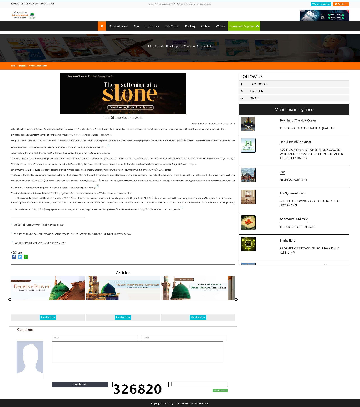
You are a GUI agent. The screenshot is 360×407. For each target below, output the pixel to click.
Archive (205, 26)
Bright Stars (152, 26)
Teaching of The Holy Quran (298, 120)
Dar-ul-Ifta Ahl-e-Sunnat (295, 141)
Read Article (48, 317)
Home (13, 65)
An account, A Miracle (294, 219)
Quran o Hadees (118, 26)
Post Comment (220, 390)
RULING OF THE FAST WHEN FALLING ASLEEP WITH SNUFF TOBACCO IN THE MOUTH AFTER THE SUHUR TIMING (311, 154)
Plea (282, 171)
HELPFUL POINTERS (293, 179)
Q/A (136, 26)
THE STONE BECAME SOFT (298, 226)
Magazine (23, 65)
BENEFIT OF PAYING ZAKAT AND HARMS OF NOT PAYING (310, 203)
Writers (220, 26)
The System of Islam (292, 193)
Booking (190, 26)
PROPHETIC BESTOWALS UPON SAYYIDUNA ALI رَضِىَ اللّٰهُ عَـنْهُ (310, 250)
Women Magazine (321, 4)
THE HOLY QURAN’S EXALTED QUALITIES (307, 128)
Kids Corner (172, 26)
